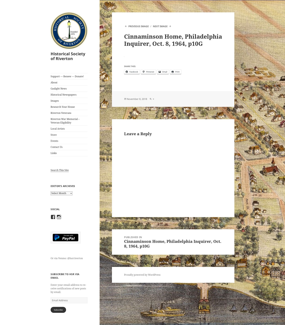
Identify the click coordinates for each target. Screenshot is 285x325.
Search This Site (60, 170)
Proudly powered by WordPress (142, 274)
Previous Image (138, 26)
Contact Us (56, 147)
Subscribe (58, 310)
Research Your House (63, 106)
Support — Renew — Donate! (67, 76)
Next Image (160, 26)
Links (54, 153)
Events (54, 141)
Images (55, 100)
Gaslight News (59, 88)
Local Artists (58, 128)
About (54, 82)
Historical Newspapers (63, 94)
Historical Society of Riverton (68, 56)
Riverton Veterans (61, 113)
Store (54, 134)
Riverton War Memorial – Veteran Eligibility (65, 120)
